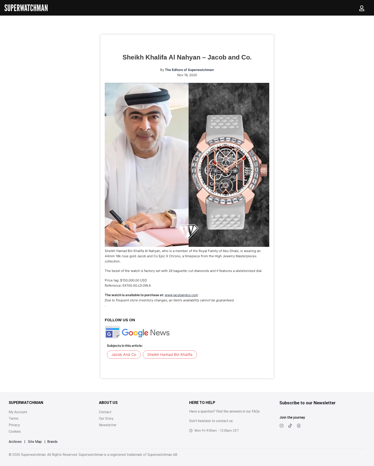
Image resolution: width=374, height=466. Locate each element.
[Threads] (299, 426)
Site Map (35, 442)
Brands (52, 442)
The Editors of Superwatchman (189, 70)
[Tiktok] (290, 426)
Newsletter (107, 425)
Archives (15, 442)
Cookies (15, 431)
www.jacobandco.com (181, 295)
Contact (105, 412)
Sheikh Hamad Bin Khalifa (169, 354)
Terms (13, 418)
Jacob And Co (123, 354)
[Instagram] (281, 426)
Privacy (14, 425)
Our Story (106, 418)
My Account (18, 412)
